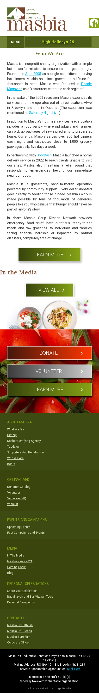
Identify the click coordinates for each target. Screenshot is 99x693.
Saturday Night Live (43, 113)
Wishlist (12, 504)
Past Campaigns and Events (26, 532)
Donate (49, 353)
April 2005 (33, 74)
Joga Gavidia (63, 688)
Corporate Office (18, 642)
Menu (15, 42)
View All (48, 290)
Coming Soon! (16, 567)
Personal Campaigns (21, 602)
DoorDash (44, 155)
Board (11, 464)
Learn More (48, 255)
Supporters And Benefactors (26, 452)
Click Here (73, 669)
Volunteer (49, 371)
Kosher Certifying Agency (24, 441)
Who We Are (15, 458)
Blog (10, 573)
